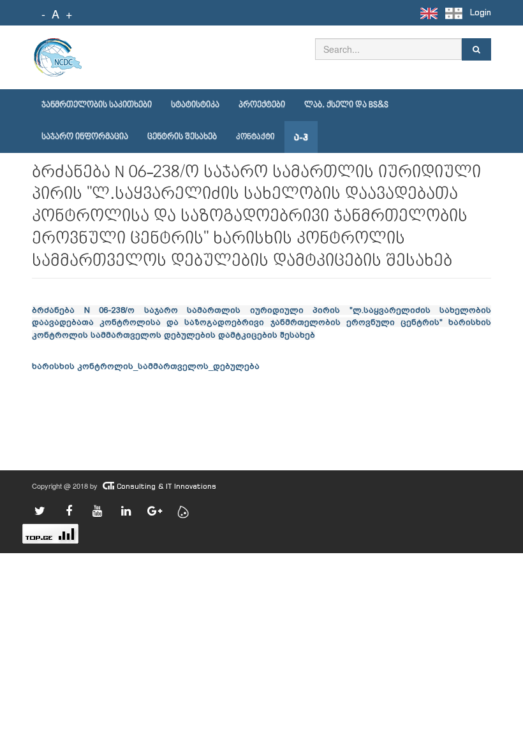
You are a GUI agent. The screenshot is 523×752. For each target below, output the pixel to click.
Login (480, 12)
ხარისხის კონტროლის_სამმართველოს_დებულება (146, 365)
